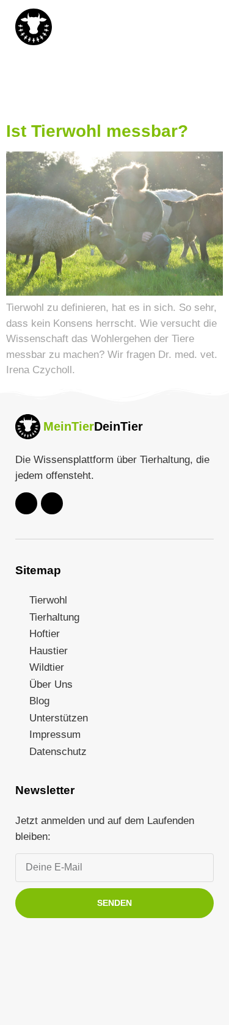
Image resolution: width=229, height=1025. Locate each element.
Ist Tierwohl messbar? (97, 131)
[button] (203, 27)
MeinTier (68, 426)
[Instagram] (52, 503)
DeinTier (118, 426)
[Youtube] (26, 503)
